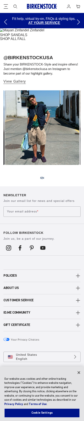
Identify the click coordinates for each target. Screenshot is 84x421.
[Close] (79, 372)
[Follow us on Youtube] (43, 247)
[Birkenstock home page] (42, 6)
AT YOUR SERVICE (43, 23)
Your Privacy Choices (25, 339)
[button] (5, 22)
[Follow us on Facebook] (20, 247)
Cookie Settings (42, 412)
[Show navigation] (6, 6)
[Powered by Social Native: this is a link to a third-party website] (42, 178)
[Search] (15, 6)
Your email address (22, 211)
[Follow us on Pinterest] (31, 247)
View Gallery (14, 81)
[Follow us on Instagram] (8, 247)
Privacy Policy (13, 404)
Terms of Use (38, 404)
